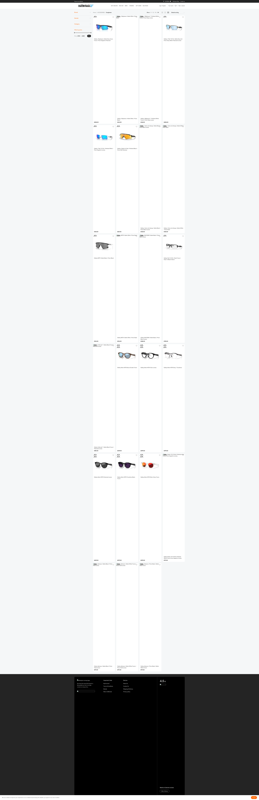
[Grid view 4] (168, 13)
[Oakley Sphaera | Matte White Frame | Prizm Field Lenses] (127, 614)
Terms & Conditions (108, 686)
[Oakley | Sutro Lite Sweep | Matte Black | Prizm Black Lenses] (150, 176)
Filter (89, 35)
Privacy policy (126, 691)
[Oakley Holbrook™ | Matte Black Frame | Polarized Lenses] (104, 395)
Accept (254, 797)
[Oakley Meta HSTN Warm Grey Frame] (150, 465)
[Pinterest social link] (167, 1)
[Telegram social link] (170, 1)
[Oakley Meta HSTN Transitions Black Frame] (127, 465)
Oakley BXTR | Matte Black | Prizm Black (104, 258)
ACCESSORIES (101, 12)
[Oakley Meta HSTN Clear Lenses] (150, 355)
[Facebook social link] (163, 1)
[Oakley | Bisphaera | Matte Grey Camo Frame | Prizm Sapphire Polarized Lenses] (104, 26)
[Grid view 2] (162, 13)
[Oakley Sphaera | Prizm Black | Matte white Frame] (150, 614)
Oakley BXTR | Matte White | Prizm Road (127, 337)
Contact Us (126, 686)
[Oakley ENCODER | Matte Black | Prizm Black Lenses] (150, 285)
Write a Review (164, 791)
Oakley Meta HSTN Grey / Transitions (173, 367)
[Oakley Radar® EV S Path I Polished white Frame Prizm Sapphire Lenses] (174, 504)
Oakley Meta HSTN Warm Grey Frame (150, 477)
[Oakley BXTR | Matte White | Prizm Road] (127, 285)
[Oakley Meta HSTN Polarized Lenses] (104, 465)
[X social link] (165, 1)
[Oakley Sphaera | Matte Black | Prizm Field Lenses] (104, 614)
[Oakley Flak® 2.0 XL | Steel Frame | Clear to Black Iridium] (174, 245)
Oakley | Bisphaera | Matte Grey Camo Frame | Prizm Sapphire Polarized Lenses (103, 40)
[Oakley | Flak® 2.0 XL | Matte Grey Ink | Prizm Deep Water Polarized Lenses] (174, 26)
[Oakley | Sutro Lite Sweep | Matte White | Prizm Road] (174, 176)
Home (94, 12)
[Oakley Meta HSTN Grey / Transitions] (174, 355)
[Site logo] (85, 5)
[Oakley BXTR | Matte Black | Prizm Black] (104, 245)
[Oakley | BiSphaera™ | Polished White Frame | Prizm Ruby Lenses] (150, 66)
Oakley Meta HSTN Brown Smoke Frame (127, 367)
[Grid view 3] (165, 13)
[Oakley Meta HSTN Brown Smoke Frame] (127, 355)
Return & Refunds (107, 691)
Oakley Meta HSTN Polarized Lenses (103, 477)
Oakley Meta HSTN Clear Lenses (148, 367)
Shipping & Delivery (128, 689)
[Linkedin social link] (169, 1)
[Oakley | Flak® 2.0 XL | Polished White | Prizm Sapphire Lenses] (104, 136)
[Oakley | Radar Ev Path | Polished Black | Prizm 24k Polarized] (127, 136)
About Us (125, 683)
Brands (105, 689)
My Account (106, 683)
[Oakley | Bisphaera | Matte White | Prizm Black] (127, 66)
